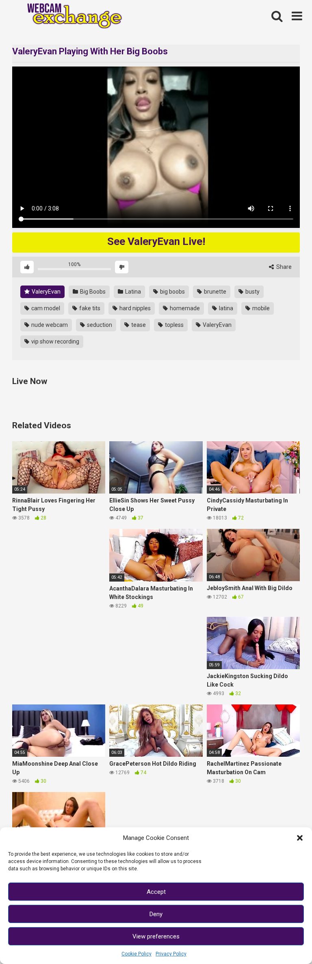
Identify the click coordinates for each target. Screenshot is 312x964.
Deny (156, 914)
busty (252, 291)
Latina (132, 291)
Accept (156, 891)
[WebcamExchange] (70, 16)
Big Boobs (92, 291)
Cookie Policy (136, 954)
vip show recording (54, 341)
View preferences (156, 936)
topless (174, 325)
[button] (300, 838)
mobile (260, 308)
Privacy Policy (171, 954)
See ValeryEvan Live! (156, 241)
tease (138, 325)
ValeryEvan (45, 291)
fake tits (89, 308)
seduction (99, 325)
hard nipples (134, 308)
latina (225, 308)
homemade (184, 308)
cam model (45, 308)
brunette (214, 291)
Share (283, 267)
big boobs (172, 291)
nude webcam (49, 325)
